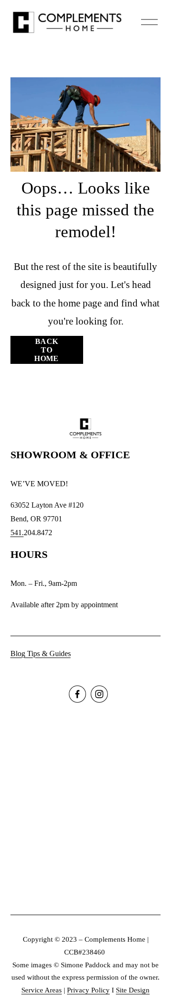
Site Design (133, 990)
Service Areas (41, 990)
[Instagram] (99, 694)
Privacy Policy (88, 990)
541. (17, 532)
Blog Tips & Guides (40, 653)
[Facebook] (77, 694)
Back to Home (46, 349)
